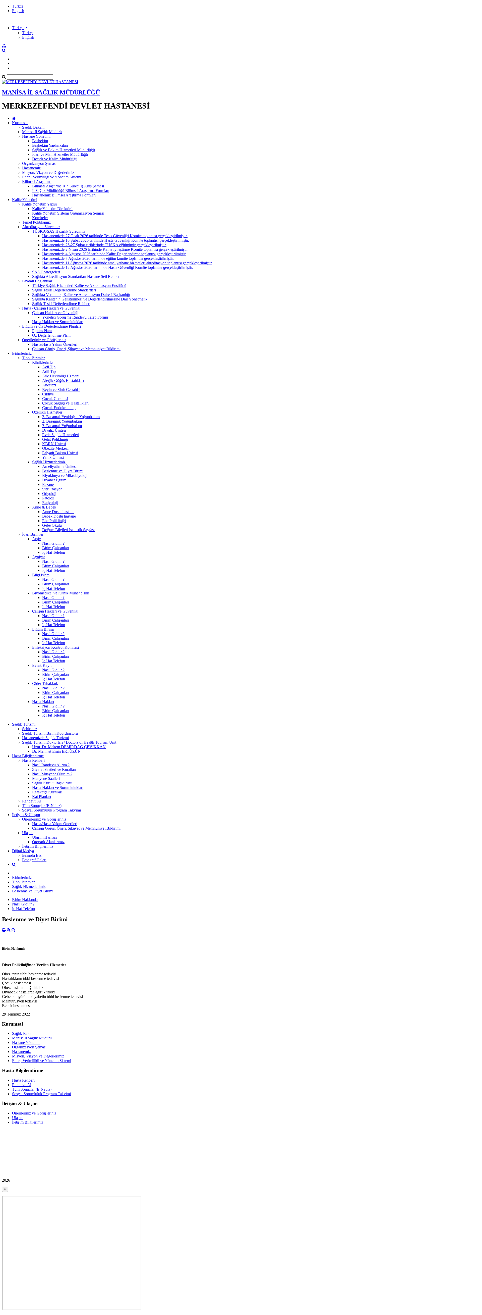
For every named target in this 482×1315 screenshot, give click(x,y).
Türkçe (17, 6)
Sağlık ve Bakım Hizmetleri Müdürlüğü (63, 150)
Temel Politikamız (36, 222)
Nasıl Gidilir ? (53, 543)
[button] (19, 28)
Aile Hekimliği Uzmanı (60, 376)
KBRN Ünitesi (54, 444)
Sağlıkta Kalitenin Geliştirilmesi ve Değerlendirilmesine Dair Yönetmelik (89, 299)
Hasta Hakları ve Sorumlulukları (57, 322)
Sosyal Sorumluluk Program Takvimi (51, 810)
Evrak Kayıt (41, 665)
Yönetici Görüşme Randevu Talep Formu (75, 317)
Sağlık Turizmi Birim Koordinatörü (50, 733)
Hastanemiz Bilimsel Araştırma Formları (64, 195)
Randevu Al (31, 801)
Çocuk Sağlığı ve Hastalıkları (65, 403)
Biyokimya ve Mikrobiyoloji (64, 475)
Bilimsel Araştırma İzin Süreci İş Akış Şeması (68, 186)
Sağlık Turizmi (23, 724)
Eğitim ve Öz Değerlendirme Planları (51, 326)
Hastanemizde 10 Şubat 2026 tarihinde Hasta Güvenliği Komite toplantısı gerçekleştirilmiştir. (115, 240)
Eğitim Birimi (43, 629)
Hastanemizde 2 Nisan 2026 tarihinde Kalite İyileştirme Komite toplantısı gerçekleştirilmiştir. (115, 249)
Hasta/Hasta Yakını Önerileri (54, 344)
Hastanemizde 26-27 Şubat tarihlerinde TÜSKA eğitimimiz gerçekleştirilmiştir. (104, 245)
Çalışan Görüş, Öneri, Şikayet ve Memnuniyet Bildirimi (76, 349)
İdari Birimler (32, 534)
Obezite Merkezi (55, 448)
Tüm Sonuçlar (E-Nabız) (42, 805)
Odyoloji (49, 493)
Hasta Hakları (43, 701)
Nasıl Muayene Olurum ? (52, 774)
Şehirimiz (29, 729)
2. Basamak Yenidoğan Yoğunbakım (71, 417)
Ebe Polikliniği (54, 521)
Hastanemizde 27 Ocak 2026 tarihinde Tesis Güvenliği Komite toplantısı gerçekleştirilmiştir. (115, 236)
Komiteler (40, 218)
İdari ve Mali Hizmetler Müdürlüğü (60, 154)
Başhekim (40, 141)
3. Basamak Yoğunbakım (62, 426)
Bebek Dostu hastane (59, 516)
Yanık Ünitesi (53, 457)
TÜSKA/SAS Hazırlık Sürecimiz (58, 231)
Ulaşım (27, 833)
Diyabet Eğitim (54, 480)
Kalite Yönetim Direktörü (52, 209)
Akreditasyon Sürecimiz (41, 227)
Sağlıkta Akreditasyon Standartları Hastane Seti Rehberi (76, 276)
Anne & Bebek (44, 507)
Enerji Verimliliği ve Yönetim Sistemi (51, 177)
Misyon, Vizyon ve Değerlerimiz (48, 172)
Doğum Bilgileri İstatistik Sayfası (68, 530)
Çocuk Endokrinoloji (59, 408)
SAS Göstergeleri (46, 272)
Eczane (48, 484)
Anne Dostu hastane (58, 512)
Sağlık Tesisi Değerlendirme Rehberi (61, 303)
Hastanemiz (31, 168)
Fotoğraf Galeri (34, 860)
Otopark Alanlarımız (48, 842)
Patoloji (48, 498)
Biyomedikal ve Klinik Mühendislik (60, 593)
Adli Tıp (49, 371)
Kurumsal (20, 123)
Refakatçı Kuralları (47, 792)
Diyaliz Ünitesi (54, 430)
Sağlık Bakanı (33, 127)
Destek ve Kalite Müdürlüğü (54, 159)
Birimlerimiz (22, 353)
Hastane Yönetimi (36, 136)
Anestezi (49, 385)
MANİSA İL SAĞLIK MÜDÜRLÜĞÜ (51, 92)
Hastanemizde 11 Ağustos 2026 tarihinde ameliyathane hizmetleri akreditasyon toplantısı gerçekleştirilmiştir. (127, 263)
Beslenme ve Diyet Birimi (62, 471)
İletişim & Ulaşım (26, 815)
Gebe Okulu (52, 525)
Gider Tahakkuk (45, 683)
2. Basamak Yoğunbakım (62, 421)
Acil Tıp (48, 367)
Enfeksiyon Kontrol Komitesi (55, 647)
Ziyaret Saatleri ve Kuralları (54, 769)
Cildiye (48, 394)
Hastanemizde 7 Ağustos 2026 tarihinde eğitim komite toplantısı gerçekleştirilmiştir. (108, 258)
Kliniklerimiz (42, 362)
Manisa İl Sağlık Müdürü (42, 132)
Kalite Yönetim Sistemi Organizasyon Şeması (68, 213)
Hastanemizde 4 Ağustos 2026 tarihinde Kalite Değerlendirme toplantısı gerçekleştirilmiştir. (114, 254)
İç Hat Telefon (53, 552)
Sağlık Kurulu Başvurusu (52, 783)
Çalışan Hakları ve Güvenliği (55, 313)
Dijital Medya (23, 851)
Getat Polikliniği (55, 439)
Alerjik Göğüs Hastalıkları (63, 380)
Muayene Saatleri (46, 778)
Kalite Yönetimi (24, 199)
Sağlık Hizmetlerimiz (49, 462)
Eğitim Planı (42, 331)
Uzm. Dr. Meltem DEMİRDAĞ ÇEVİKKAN (69, 747)
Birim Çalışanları (55, 548)
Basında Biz (31, 855)
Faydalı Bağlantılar (37, 281)
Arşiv (36, 539)
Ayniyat (38, 557)
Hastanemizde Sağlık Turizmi (45, 738)
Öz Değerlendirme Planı (51, 335)
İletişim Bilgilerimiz (37, 846)
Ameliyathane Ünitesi (59, 466)
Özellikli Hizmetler (47, 412)
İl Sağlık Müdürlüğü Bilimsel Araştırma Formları (70, 190)
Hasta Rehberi (33, 760)
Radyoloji (50, 502)
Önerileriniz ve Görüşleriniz (44, 340)
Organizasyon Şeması (39, 163)
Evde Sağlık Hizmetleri (60, 435)
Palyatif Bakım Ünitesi (60, 453)
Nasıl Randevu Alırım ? (51, 765)
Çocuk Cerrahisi (55, 398)
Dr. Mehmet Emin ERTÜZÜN (56, 751)
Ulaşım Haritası (44, 837)
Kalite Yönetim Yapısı (39, 204)
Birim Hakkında (25, 899)
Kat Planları (41, 796)
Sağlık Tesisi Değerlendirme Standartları (64, 290)
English (18, 11)
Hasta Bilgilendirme (28, 756)
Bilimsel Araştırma (36, 181)
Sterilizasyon (52, 489)
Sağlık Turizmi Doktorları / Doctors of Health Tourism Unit (69, 742)
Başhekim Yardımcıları (50, 145)
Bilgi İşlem (40, 575)
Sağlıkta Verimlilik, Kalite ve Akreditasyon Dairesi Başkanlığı (81, 294)
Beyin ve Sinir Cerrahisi (61, 389)
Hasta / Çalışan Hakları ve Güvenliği (51, 308)
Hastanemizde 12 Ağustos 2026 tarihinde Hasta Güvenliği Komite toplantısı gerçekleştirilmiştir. (117, 267)
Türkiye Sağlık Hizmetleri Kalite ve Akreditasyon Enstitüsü (79, 285)
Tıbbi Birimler (33, 358)
